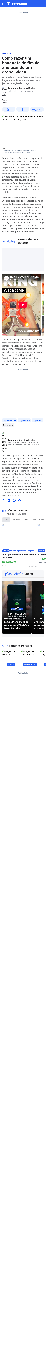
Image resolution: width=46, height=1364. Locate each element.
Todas (6, 520)
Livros (33, 520)
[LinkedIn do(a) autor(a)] (9, 500)
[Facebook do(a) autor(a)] (19, 500)
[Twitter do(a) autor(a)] (4, 500)
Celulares (16, 520)
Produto (6, 53)
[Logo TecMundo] (17, 3)
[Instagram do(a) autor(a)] (14, 500)
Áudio (41, 520)
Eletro (25, 520)
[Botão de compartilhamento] (8, 109)
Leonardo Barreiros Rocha (21, 88)
